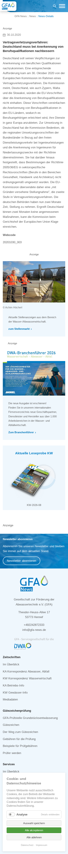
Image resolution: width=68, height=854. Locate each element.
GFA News (20, 16)
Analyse (21, 814)
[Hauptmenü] (61, 6)
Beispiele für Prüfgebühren (20, 746)
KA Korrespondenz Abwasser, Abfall (26, 671)
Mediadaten (10, 699)
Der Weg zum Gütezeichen (20, 732)
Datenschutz (27, 845)
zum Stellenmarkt (19, 328)
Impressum (41, 845)
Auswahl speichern (34, 823)
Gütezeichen (11, 725)
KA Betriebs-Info (13, 685)
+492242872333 (34, 625)
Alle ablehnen (34, 837)
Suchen (54, 6)
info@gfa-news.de (34, 630)
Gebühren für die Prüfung (19, 739)
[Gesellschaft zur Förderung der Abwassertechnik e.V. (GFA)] (8, 6)
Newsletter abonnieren (21, 560)
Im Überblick (11, 664)
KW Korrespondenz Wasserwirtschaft (27, 678)
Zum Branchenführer (21, 432)
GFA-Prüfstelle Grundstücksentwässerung (30, 718)
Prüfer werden (12, 753)
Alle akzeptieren (34, 830)
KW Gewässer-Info (15, 692)
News (32, 16)
